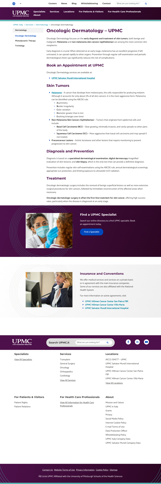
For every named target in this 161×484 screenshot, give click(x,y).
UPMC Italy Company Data (118, 439)
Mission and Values (115, 402)
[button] (18, 3)
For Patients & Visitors (91, 11)
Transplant (65, 359)
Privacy (109, 414)
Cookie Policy (102, 470)
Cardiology (65, 376)
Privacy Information (85, 470)
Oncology (64, 367)
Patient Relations (22, 406)
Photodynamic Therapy (25, 41)
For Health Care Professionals (124, 11)
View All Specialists (23, 359)
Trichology (20, 45)
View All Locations (114, 383)
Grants (109, 410)
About (36, 15)
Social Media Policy (114, 419)
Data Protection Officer (116, 431)
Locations (69, 11)
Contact (106, 3)
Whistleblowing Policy (116, 435)
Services (54, 11)
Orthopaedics (66, 371)
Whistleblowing (89, 3)
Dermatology (21, 30)
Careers (53, 3)
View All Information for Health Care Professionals (77, 404)
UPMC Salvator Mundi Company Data (123, 443)
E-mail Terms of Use (115, 427)
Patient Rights (21, 402)
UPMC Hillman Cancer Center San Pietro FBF (106, 301)
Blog (74, 3)
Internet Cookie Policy (116, 423)
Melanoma (57, 93)
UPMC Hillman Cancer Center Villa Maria (104, 305)
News (64, 3)
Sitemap (113, 470)
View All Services (68, 380)
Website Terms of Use (64, 470)
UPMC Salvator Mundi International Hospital (73, 78)
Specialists (39, 11)
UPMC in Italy (112, 406)
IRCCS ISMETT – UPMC (116, 359)
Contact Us (47, 470)
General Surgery (67, 363)
